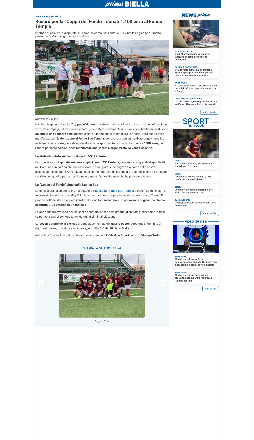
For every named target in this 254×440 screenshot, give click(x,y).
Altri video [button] (210, 288)
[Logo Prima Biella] (127, 4)
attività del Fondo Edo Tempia (114, 190)
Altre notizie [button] (209, 112)
